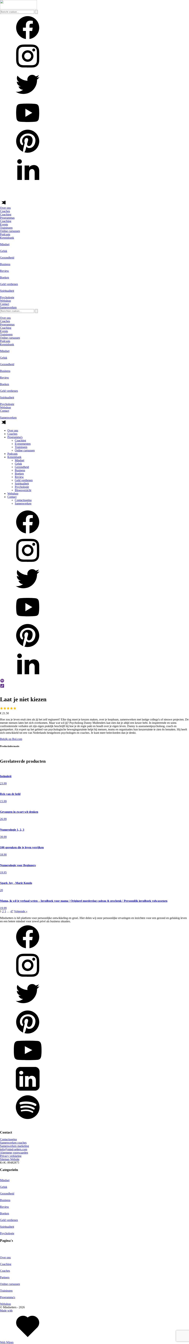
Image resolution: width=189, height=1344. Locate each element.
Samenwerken (23, 503)
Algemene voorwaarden (14, 1152)
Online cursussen (25, 450)
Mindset (19, 460)
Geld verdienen (24, 480)
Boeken (19, 473)
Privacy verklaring (10, 1155)
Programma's (15, 437)
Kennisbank (7, 237)
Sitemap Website (9, 1159)
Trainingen (21, 447)
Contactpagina (23, 500)
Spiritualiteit (22, 483)
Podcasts (5, 234)
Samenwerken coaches (13, 1142)
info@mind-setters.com (13, 1149)
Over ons (5, 207)
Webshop (5, 300)
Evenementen (23, 443)
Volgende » (20, 911)
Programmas (7, 217)
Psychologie (22, 486)
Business (20, 470)
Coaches (5, 211)
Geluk (18, 463)
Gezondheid (22, 467)
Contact (4, 304)
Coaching (20, 440)
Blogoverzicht (23, 490)
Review (19, 476)
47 (11, 911)
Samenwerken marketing (14, 1146)
